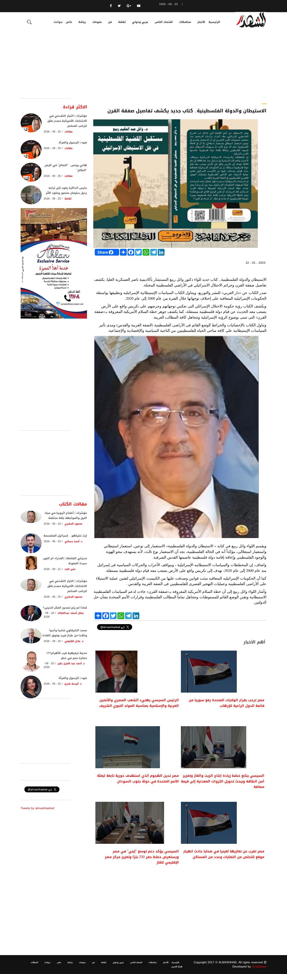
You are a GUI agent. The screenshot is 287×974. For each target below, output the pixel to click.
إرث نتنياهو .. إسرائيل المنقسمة (65, 535)
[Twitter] (119, 6)
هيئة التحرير (176, 967)
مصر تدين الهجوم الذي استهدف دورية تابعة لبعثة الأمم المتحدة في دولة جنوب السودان (138, 778)
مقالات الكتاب (73, 504)
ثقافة (122, 22)
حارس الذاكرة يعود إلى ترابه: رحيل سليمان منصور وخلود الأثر (66, 190)
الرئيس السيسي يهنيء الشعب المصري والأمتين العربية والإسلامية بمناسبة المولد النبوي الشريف (139, 703)
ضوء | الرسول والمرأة (73, 142)
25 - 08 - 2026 (52, 131)
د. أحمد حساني (74, 541)
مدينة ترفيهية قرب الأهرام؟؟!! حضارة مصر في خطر (66, 655)
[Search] (29, 22)
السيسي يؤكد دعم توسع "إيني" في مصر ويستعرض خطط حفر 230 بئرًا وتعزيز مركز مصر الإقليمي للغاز (142, 857)
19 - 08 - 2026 (52, 523)
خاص (69, 22)
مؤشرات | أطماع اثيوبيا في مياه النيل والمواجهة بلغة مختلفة (66, 515)
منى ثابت (70, 569)
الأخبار (201, 22)
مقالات (69, 131)
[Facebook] (111, 6)
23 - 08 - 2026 (52, 541)
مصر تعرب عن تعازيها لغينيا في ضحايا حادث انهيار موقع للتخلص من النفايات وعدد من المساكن (223, 854)
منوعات (97, 22)
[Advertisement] (143, 66)
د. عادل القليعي (74, 641)
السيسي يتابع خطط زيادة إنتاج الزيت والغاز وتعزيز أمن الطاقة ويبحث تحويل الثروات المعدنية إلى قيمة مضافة (222, 781)
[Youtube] (138, 6)
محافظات (185, 22)
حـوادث (58, 22)
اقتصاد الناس (164, 22)
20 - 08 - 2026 (52, 641)
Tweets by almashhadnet (37, 808)
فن (110, 22)
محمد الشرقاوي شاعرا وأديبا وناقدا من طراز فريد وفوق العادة (64, 633)
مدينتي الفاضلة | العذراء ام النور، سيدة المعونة (65, 561)
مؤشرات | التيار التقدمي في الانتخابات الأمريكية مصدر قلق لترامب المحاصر (67, 121)
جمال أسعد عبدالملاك (71, 613)
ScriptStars (259, 966)
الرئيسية (214, 22)
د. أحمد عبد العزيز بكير (71, 663)
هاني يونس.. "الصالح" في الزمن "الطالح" (66, 168)
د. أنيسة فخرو (73, 683)
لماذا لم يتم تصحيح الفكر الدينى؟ (65, 607)
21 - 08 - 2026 (52, 569)
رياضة (82, 22)
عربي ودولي (140, 22)
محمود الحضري (73, 523)
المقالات (34, 962)
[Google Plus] (129, 6)
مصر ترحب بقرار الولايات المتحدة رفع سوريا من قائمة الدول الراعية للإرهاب (226, 703)
